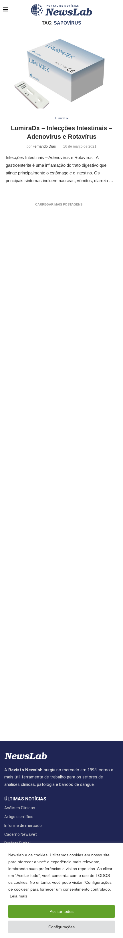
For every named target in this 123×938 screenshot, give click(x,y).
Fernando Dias (44, 146)
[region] (61, 890)
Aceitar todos (62, 911)
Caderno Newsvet (20, 834)
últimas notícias (25, 799)
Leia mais (18, 896)
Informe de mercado (23, 826)
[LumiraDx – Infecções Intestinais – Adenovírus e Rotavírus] (61, 71)
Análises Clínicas (19, 808)
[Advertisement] (61, 473)
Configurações (61, 927)
